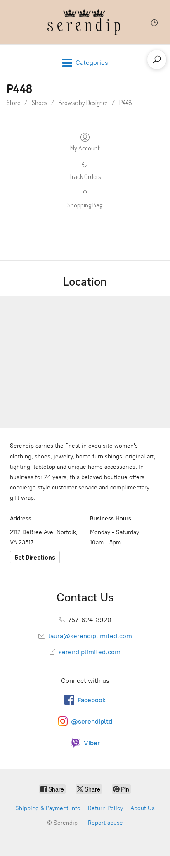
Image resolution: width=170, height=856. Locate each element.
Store (13, 102)
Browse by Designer (83, 102)
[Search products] (157, 59)
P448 (125, 102)
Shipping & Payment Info (47, 808)
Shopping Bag (84, 205)
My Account (85, 148)
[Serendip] (85, 22)
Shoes (39, 102)
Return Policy (105, 808)
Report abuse (105, 822)
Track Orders (85, 176)
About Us (142, 808)
